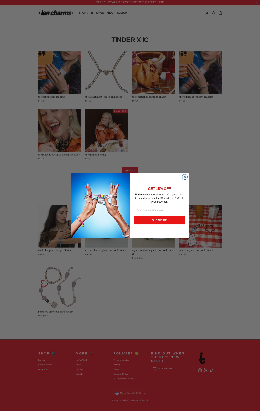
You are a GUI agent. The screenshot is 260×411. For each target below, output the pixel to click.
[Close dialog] (184, 177)
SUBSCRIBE (159, 220)
